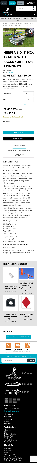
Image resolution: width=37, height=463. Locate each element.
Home (5, 24)
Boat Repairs (8, 450)
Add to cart (18, 132)
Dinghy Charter (9, 452)
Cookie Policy (9, 438)
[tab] (19, 146)
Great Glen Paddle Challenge (14, 458)
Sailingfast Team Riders (12, 460)
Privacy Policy (9, 436)
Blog (5, 432)
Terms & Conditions (11, 440)
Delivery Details (10, 434)
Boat (5, 99)
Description (19, 146)
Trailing (11, 24)
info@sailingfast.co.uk (12, 411)
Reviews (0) (19, 155)
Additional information (19, 151)
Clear (24, 104)
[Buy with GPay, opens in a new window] (18, 138)
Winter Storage (9, 454)
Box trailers (18, 24)
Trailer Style (7, 93)
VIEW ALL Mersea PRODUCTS (18, 337)
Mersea (10, 72)
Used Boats (8, 448)
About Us (7, 430)
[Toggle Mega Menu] (18, 14)
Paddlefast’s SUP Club (12, 456)
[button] (30, 31)
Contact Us (8, 442)
